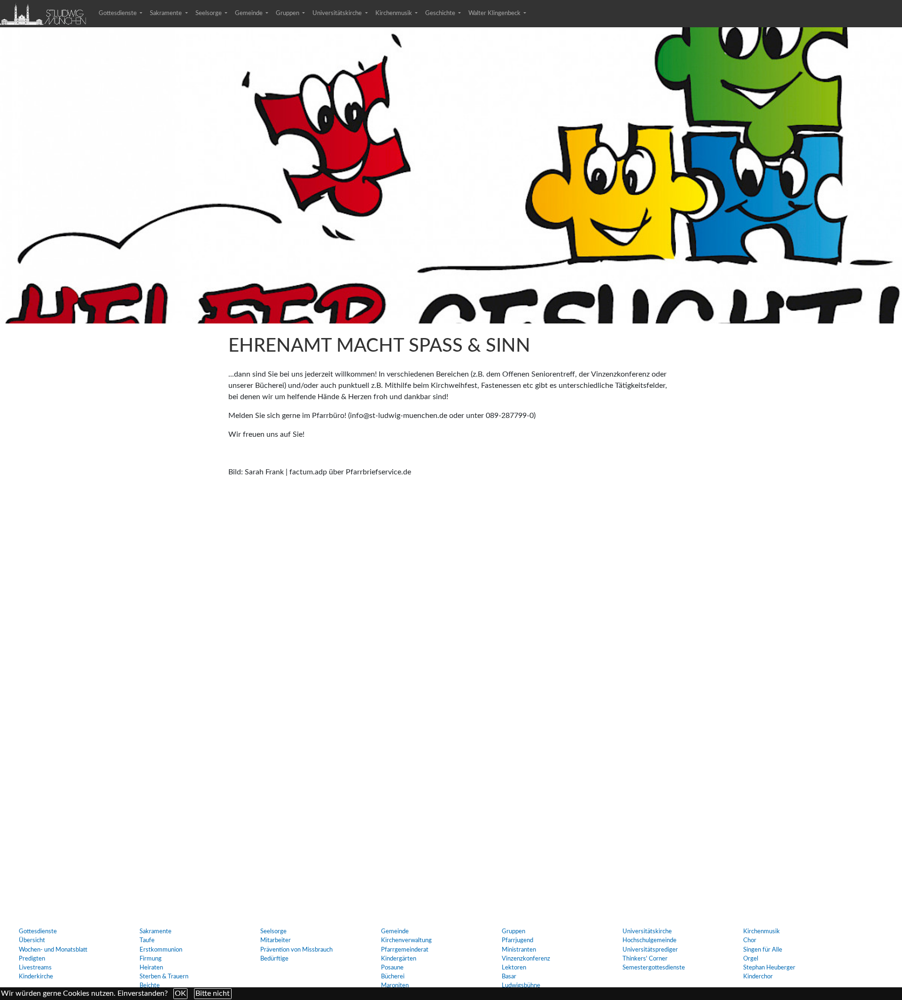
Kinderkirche (36, 976)
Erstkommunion (161, 950)
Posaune (392, 967)
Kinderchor (758, 976)
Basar (509, 976)
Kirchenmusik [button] (394, 13)
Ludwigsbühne (521, 985)
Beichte (150, 985)
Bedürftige (274, 958)
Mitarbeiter (275, 940)
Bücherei (392, 976)
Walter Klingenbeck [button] (495, 13)
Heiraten (151, 967)
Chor (749, 940)
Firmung (151, 958)
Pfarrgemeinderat (404, 950)
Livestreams (35, 967)
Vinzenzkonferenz (526, 958)
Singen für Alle (762, 950)
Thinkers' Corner (645, 958)
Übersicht (32, 940)
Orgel (750, 958)
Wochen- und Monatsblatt (53, 950)
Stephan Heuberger (769, 967)
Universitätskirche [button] (337, 13)
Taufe (147, 940)
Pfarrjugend (517, 940)
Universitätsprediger (650, 950)
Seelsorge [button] (209, 13)
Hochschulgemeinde (649, 940)
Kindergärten (398, 958)
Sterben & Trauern (164, 976)
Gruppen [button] (288, 13)
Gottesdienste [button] (118, 13)
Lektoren (514, 967)
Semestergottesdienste (653, 967)
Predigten (32, 958)
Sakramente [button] (166, 13)
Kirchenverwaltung (406, 940)
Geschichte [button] (441, 13)
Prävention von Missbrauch (296, 950)
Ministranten (519, 950)
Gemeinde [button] (249, 13)
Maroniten (395, 985)
